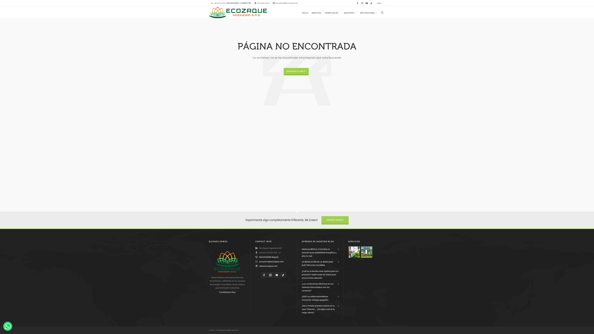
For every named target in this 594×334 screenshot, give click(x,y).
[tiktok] (371, 3)
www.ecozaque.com (268, 266)
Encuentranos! (263, 3)
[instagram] (362, 3)
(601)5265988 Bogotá (268, 257)
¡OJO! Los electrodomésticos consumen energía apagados (315, 298)
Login (379, 3)
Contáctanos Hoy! (227, 292)
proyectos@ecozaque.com (287, 3)
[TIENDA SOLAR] (366, 252)
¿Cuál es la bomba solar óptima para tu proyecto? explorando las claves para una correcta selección (320, 275)
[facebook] (358, 3)
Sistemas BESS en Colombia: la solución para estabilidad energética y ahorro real (319, 253)
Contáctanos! (335, 219)
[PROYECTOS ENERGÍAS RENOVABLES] (354, 252)
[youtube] (367, 3)
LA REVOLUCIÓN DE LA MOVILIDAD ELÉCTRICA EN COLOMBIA (317, 263)
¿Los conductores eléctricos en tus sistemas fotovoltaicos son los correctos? (318, 287)
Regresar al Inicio (296, 71)
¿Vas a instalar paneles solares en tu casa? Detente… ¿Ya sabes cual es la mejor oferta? (318, 309)
